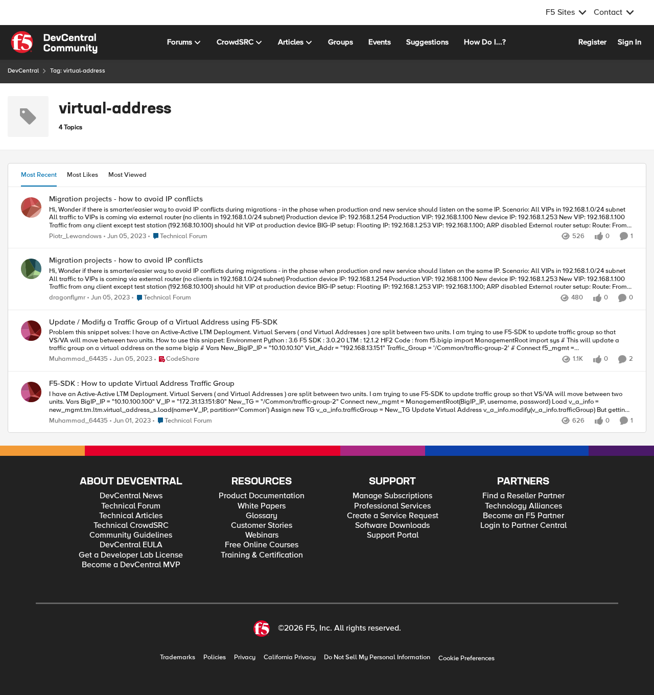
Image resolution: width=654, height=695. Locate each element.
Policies (214, 657)
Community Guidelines (130, 535)
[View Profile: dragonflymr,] (31, 269)
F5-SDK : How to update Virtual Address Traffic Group (142, 383)
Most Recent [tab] (39, 175)
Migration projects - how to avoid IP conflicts (126, 199)
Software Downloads (392, 525)
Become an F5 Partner (523, 516)
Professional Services (392, 506)
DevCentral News (131, 496)
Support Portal (392, 535)
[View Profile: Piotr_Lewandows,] (31, 207)
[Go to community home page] (54, 42)
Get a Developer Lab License (131, 555)
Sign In (629, 42)
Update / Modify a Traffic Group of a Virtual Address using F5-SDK (163, 322)
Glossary (261, 516)
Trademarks (177, 657)
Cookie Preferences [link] (466, 658)
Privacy (244, 657)
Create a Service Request (392, 516)
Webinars (261, 535)
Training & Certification (262, 555)
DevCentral (23, 71)
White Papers (262, 506)
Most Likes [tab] (82, 175)
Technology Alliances (523, 506)
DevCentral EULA (131, 545)
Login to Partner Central (523, 525)
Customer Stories (261, 525)
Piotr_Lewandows (75, 236)
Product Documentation (262, 496)
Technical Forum (130, 506)
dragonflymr (67, 298)
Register (592, 42)
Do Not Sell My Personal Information (377, 657)
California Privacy (290, 657)
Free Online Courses (261, 545)
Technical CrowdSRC (131, 525)
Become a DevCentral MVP (131, 565)
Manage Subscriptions (392, 496)
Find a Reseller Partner (523, 496)
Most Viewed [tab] (127, 175)
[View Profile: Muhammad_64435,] (31, 330)
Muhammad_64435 (78, 359)
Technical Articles (130, 516)
